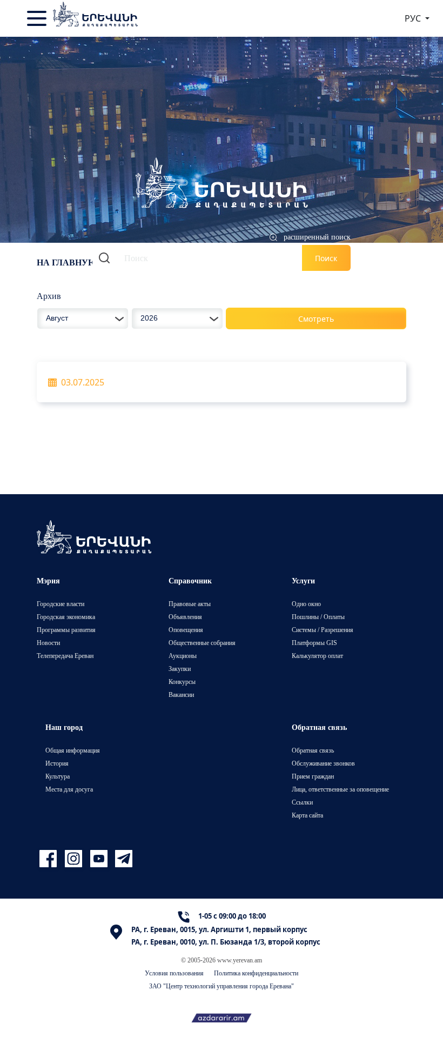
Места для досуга (69, 789)
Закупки (180, 668)
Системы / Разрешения (322, 629)
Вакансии (181, 694)
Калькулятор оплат (317, 655)
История (57, 763)
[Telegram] (122, 858)
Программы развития (66, 629)
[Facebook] (49, 858)
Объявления (185, 616)
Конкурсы (182, 681)
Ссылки (302, 802)
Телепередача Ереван (65, 655)
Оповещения (186, 629)
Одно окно (306, 603)
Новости (48, 642)
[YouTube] (100, 858)
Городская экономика (66, 616)
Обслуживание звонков (323, 763)
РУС (414, 18)
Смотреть (316, 319)
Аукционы (183, 655)
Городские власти (60, 603)
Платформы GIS (314, 642)
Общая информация (72, 750)
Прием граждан (313, 776)
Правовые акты (190, 603)
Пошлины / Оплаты (318, 616)
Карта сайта (307, 815)
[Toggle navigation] (38, 18)
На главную (67, 262)
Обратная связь (313, 750)
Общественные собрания (202, 642)
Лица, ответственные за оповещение (340, 789)
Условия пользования (174, 973)
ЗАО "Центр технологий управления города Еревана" (221, 986)
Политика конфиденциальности (256, 973)
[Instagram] (75, 858)
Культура (57, 776)
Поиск (326, 258)
